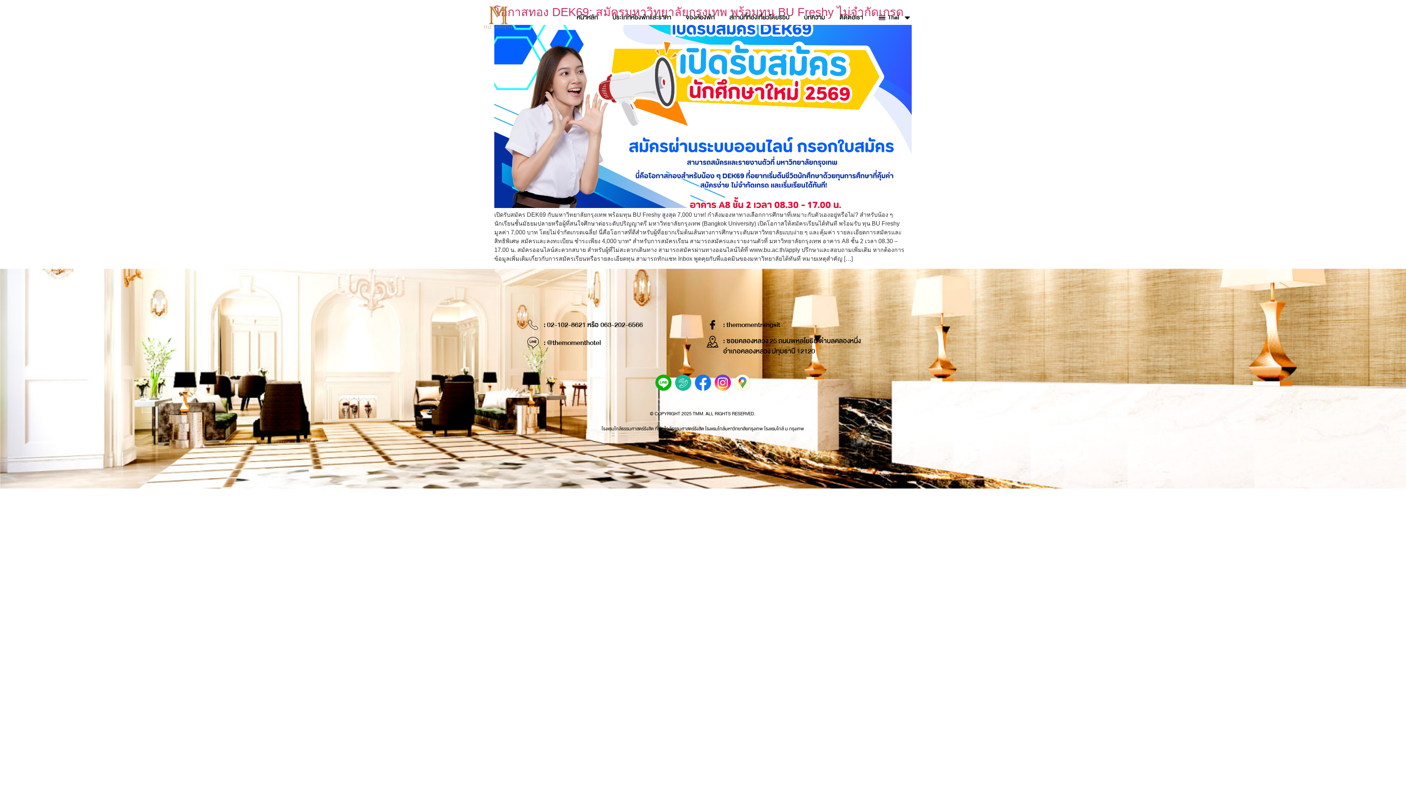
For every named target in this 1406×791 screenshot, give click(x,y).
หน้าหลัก (587, 17)
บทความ (814, 17)
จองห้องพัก (700, 17)
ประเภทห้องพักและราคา (642, 17)
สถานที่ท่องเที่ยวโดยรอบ (759, 17)
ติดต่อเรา (851, 17)
